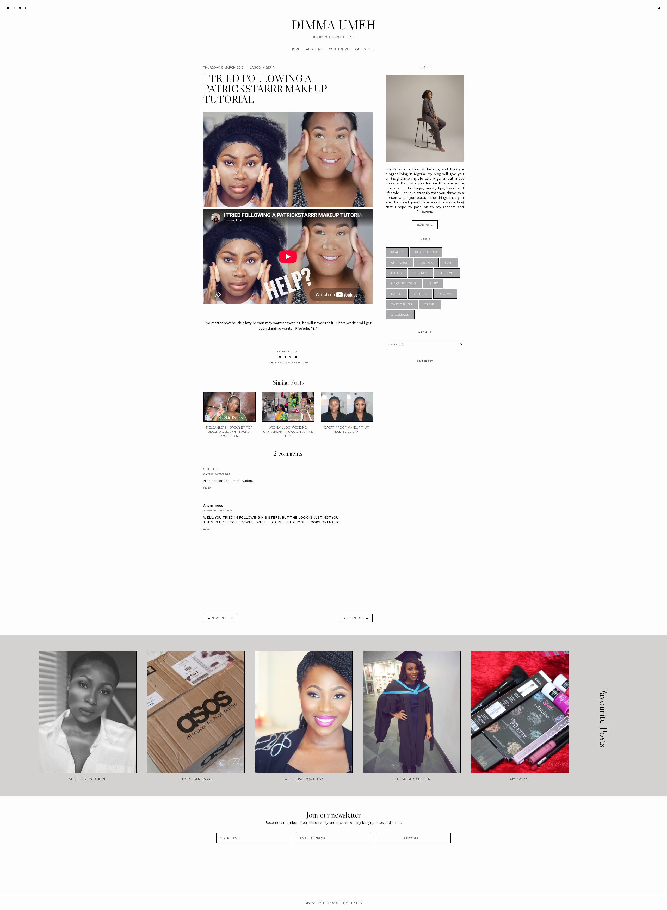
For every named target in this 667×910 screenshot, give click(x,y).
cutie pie (210, 469)
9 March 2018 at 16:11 (216, 473)
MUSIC (433, 283)
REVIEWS (445, 294)
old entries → (356, 618)
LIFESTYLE (447, 273)
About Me (314, 49)
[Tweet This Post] (280, 357)
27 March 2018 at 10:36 (217, 510)
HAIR (448, 262)
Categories (364, 49)
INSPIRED (420, 273)
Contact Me (339, 49)
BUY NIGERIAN (426, 252)
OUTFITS (420, 294)
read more (424, 224)
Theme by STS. (351, 903)
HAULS (396, 273)
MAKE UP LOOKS (298, 362)
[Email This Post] (296, 357)
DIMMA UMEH (333, 25)
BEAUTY (282, 362)
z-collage (400, 315)
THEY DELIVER (401, 304)
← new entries (219, 618)
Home (295, 49)
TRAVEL (430, 304)
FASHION (426, 262)
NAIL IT (396, 294)
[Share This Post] (285, 357)
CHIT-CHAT (399, 262)
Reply (207, 487)
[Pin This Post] (290, 357)
